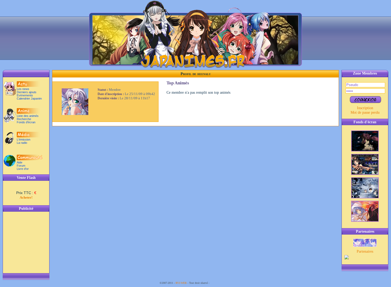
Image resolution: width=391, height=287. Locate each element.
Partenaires (365, 251)
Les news (23, 89)
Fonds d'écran (26, 122)
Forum (21, 165)
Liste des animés (28, 115)
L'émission (23, 139)
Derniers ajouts (26, 92)
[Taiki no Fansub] (365, 245)
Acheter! (26, 197)
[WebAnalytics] (220, 282)
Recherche (24, 119)
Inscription (365, 108)
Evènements (25, 95)
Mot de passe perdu (365, 112)
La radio (22, 142)
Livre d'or (23, 168)
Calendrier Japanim (29, 98)
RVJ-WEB (181, 282)
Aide (19, 162)
